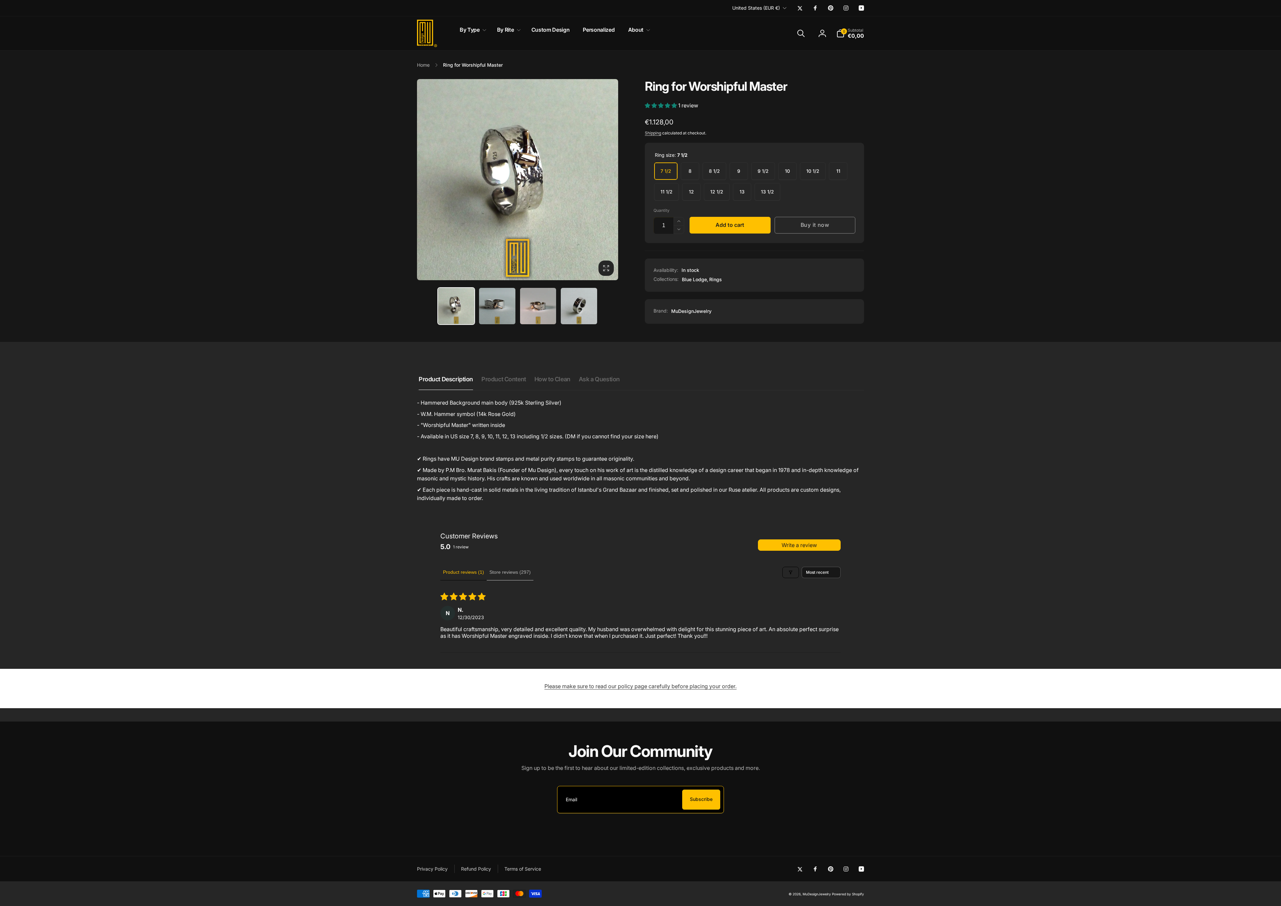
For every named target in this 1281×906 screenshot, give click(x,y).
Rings (715, 279)
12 (691, 191)
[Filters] (790, 572)
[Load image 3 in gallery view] (538, 306)
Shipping (653, 132)
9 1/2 (763, 171)
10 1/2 (812, 171)
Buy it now (815, 224)
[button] (472, 30)
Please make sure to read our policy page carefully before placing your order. (640, 686)
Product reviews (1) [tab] (463, 572)
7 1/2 (666, 171)
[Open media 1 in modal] (517, 179)
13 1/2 (767, 191)
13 (742, 191)
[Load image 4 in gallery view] (579, 306)
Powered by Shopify (848, 894)
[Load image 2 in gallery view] (497, 306)
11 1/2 (667, 191)
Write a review (799, 545)
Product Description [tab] (446, 379)
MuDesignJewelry (691, 311)
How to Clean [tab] (552, 379)
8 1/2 (714, 171)
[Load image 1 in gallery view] (456, 306)
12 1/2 (716, 191)
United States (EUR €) (756, 8)
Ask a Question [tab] (599, 379)
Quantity (662, 210)
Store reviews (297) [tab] (510, 572)
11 (838, 171)
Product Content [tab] (503, 379)
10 (787, 171)
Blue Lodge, (695, 279)
